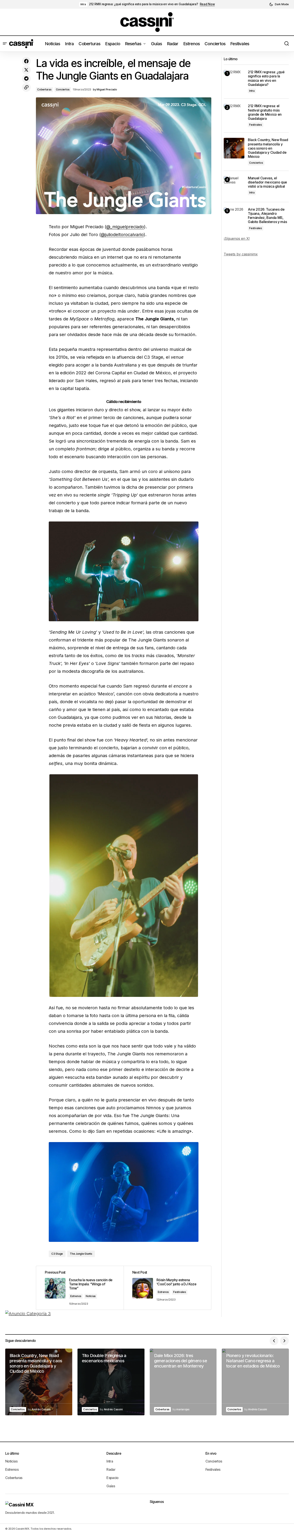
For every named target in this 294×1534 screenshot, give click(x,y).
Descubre (113, 1453)
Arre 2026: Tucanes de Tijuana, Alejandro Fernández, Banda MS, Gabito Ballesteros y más (267, 215)
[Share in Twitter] (26, 70)
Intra (83, 4)
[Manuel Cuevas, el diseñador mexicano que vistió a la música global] (234, 186)
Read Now (207, 4)
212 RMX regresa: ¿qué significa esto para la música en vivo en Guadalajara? (143, 4)
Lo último (12, 1453)
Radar (110, 1469)
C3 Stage (57, 1253)
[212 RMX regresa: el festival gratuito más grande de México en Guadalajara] (234, 114)
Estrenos (75, 1296)
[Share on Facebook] (26, 61)
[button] (279, 4)
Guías (110, 1486)
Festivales (179, 1292)
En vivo (211, 1453)
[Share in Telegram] (26, 78)
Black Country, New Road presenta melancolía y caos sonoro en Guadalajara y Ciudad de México (268, 148)
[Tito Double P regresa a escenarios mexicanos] (110, 1382)
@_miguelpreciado (125, 226)
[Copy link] (26, 87)
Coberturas (44, 89)
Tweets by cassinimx (241, 254)
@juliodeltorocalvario (122, 234)
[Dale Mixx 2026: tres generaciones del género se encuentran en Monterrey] (183, 1382)
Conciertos (63, 89)
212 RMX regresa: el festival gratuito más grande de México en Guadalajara (265, 112)
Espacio (112, 1478)
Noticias (91, 1296)
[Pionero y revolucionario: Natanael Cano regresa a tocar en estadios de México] (255, 1382)
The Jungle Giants (81, 1253)
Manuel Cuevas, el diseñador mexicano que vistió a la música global (267, 182)
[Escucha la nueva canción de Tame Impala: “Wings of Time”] (80, 1288)
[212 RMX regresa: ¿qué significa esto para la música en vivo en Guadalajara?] (234, 80)
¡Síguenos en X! (237, 238)
